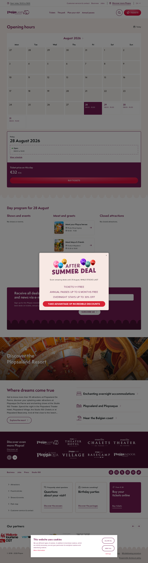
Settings (108, 553)
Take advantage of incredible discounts (74, 304)
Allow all (108, 541)
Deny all (108, 548)
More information (39, 550)
